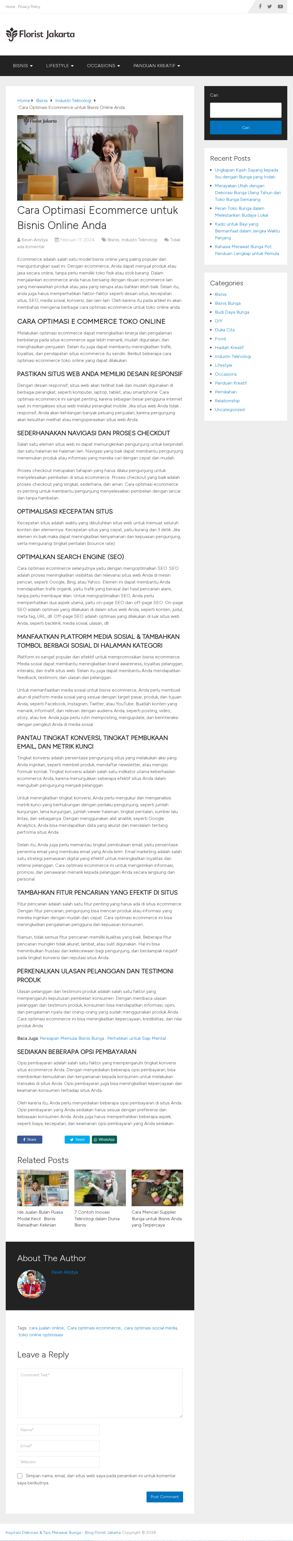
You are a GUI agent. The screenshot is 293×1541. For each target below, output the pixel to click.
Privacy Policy (29, 7)
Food (220, 338)
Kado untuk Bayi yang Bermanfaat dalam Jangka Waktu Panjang (247, 230)
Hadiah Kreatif (229, 347)
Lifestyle (57, 65)
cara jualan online (46, 1328)
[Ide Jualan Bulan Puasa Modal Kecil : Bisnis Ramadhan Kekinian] (43, 1188)
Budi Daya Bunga (232, 312)
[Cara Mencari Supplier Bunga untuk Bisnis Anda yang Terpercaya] (157, 1188)
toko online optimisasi (41, 1334)
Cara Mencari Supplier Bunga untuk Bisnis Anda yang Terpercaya (157, 1218)
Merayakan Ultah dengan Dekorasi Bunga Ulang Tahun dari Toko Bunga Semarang (248, 192)
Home (10, 7)
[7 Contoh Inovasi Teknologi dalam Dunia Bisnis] (100, 1188)
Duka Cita (225, 330)
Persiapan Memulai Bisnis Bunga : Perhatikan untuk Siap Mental (103, 1038)
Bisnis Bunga (228, 303)
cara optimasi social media (150, 1328)
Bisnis (20, 65)
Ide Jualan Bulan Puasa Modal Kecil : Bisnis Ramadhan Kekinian (40, 1218)
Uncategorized (230, 409)
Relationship (227, 400)
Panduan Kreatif (154, 65)
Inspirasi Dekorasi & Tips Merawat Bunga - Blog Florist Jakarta (63, 1532)
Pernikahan (226, 392)
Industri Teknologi (139, 239)
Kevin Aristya (34, 239)
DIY (218, 321)
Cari (214, 95)
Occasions (101, 65)
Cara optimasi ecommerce (94, 1328)
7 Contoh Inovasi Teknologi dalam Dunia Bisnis (97, 1218)
